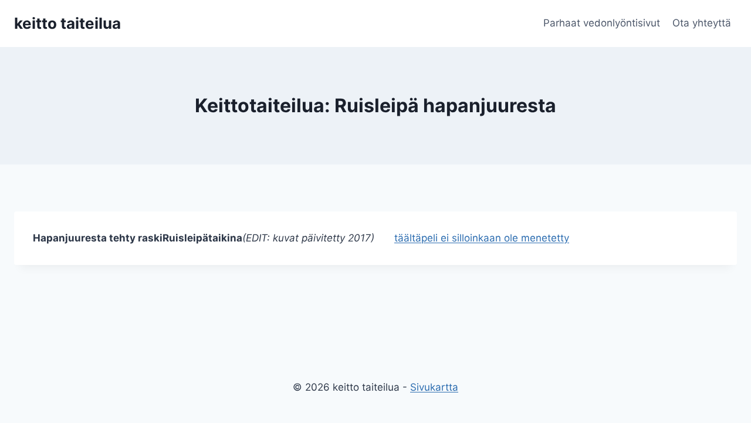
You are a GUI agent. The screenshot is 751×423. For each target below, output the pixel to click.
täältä (407, 238)
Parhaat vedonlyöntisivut (601, 23)
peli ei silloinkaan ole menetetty (495, 238)
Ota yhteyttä (701, 23)
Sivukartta (434, 387)
